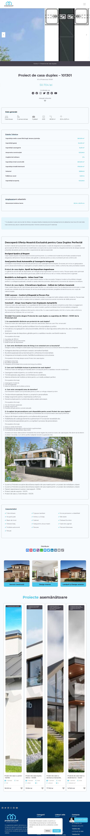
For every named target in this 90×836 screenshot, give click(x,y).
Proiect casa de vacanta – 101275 (16, 491)
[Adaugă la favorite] (45, 101)
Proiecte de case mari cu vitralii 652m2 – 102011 (76, 777)
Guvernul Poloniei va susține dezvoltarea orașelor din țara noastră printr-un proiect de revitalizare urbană (42, 484)
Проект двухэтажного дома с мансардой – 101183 (23, 489)
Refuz (48, 831)
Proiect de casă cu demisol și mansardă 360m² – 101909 (53, 777)
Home (35, 63)
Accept (56, 831)
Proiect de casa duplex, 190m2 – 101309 (34, 777)
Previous (3, 34)
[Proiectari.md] (8, 6)
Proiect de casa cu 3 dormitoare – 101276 (19, 494)
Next (86, 34)
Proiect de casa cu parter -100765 (13, 777)
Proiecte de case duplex (48, 63)
